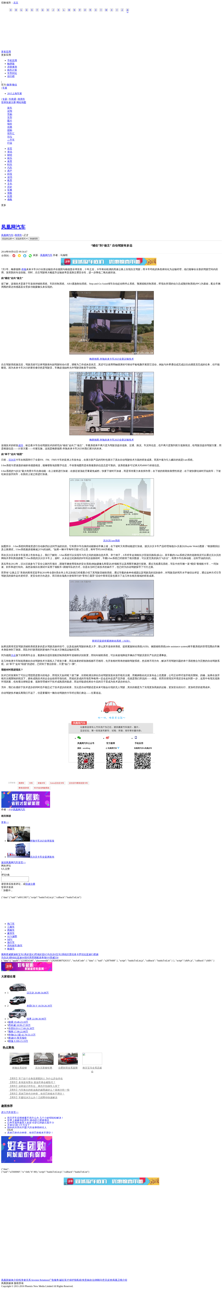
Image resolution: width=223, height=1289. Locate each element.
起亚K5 (43, 954)
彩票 (9, 196)
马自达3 (5, 957)
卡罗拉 (80, 954)
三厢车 (11, 927)
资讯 (9, 151)
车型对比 (12, 73)
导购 (9, 114)
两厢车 (11, 930)
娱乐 (9, 158)
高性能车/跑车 (14, 945)
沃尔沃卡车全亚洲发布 (42, 857)
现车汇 (11, 133)
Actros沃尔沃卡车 (57, 783)
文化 (9, 183)
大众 (13, 655)
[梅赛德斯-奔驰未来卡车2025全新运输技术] (111, 353)
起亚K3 (31, 954)
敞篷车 (11, 948)
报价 (9, 124)
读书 (9, 177)
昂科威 (12, 1025)
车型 (9, 117)
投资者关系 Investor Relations (34, 1280)
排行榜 (11, 76)
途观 (10, 1022)
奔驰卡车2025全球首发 (42, 840)
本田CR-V (32, 1005)
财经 (9, 155)
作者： (4, 809)
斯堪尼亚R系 (24, 788)
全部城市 (127, 10)
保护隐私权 (75, 1280)
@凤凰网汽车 (18, 809)
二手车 (11, 139)
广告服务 (54, 1280)
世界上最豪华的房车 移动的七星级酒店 (28, 1120)
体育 (9, 161)
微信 (14, 84)
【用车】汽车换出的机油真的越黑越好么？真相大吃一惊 (39, 1090)
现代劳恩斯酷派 (32, 957)
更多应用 (6, 51)
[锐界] (17, 1019)
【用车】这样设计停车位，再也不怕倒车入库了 (34, 1086)
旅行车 (11, 942)
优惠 (9, 127)
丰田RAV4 (14, 1028)
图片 (9, 120)
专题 (4, 99)
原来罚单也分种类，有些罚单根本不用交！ (30, 1132)
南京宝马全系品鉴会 (92, 1070)
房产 (9, 171)
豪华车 (11, 933)
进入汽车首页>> (10, 1112)
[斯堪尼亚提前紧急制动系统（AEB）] (111, 635)
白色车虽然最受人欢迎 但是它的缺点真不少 (30, 1122)
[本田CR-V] (17, 1005)
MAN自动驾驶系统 (41, 788)
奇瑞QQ (45, 957)
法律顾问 (97, 1280)
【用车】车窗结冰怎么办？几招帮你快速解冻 (33, 1097)
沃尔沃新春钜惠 (43, 1068)
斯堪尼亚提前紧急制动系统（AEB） (111, 641)
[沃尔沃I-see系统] (111, 535)
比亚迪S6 (19, 957)
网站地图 (21, 102)
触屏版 (11, 63)
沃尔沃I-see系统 (111, 540)
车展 (4, 88)
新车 (9, 108)
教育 (9, 180)
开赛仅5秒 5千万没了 (18, 1125)
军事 (9, 190)
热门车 (11, 923)
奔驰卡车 (41, 783)
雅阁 (3, 954)
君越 (96, 954)
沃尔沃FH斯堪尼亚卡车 (78, 783)
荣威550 (54, 957)
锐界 (29, 1019)
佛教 (9, 199)
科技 (9, 174)
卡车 (31, 783)
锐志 (66, 954)
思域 (37, 954)
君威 (8, 954)
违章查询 (12, 67)
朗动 (12, 957)
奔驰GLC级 (14, 1034)
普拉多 (72, 954)
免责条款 (87, 1280)
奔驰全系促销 (19, 1068)
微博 (9, 84)
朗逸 (10, 1041)
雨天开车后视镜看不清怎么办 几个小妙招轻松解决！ (35, 1118)
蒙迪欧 (14, 954)
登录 (3, 102)
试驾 (9, 111)
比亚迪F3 (89, 954)
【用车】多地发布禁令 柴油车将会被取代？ (32, 1082)
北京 (15, 2)
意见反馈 (107, 1280)
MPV (10, 939)
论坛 (9, 136)
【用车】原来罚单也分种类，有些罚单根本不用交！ (37, 1093)
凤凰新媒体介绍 (9, 1280)
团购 (9, 130)
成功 (20, 445)
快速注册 (11, 102)
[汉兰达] (17, 992)
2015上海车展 (14, 93)
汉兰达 (30, 992)
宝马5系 (60, 954)
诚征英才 (64, 1280)
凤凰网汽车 (13, 227)
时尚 (9, 164)
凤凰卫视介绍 (120, 1280)
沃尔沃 (12, 459)
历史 (9, 186)
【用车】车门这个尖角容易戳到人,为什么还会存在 (36, 1078)
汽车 (9, 167)
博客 (9, 193)
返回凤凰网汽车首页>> (13, 862)
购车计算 (12, 70)
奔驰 (23, 269)
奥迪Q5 (12, 1038)
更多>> (5, 822)
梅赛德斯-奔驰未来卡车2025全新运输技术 (111, 359)
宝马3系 (22, 954)
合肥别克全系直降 (68, 1068)
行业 (9, 143)
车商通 (12, 99)
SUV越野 (12, 936)
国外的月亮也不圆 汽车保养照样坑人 (27, 1127)
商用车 (21, 99)
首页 (9, 148)
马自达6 (51, 954)
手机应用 (12, 60)
